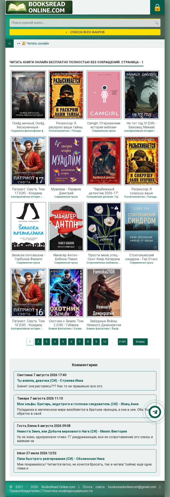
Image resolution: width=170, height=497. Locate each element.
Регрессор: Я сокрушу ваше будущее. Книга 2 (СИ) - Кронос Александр (141, 191)
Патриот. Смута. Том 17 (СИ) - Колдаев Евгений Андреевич (28, 191)
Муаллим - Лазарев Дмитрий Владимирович (66, 191)
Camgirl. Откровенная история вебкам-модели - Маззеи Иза (103, 125)
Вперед (140, 341)
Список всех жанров (86, 32)
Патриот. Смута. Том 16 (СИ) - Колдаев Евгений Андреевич (28, 323)
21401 (122, 341)
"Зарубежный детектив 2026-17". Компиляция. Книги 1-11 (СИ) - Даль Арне (104, 191)
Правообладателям (25, 491)
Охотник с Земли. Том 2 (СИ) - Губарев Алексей (66, 323)
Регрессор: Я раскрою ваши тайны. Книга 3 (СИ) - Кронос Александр (66, 125)
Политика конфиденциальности (67, 491)
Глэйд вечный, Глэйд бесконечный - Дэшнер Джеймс (28, 125)
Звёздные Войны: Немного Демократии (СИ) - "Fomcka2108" (104, 323)
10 (104, 341)
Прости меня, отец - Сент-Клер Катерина (104, 257)
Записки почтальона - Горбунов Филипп (28, 257)
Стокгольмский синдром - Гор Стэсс (141, 257)
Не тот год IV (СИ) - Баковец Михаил (141, 125)
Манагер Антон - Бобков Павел (66, 257)
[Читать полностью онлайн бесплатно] (39, 7)
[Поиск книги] (156, 23)
